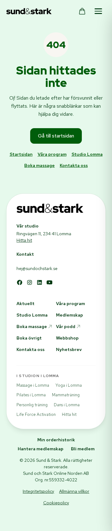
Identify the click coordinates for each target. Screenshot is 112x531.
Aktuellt (25, 303)
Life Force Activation (36, 414)
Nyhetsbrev (69, 349)
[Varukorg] (82, 11)
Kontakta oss (74, 165)
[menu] (98, 11)
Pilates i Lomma (31, 395)
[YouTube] (49, 282)
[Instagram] (29, 282)
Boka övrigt (29, 338)
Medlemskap (69, 315)
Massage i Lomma (32, 385)
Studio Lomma (87, 154)
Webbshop (67, 338)
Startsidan (21, 154)
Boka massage (39, 165)
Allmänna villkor (74, 491)
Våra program (52, 154)
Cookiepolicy (56, 503)
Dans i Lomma (67, 404)
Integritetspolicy (38, 491)
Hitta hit (24, 240)
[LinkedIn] (39, 282)
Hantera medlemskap (40, 449)
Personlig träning (32, 404)
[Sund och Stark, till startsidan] (29, 11)
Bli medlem (83, 449)
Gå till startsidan (56, 136)
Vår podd (65, 326)
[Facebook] (19, 282)
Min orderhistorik (56, 440)
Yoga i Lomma (68, 385)
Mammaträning (66, 395)
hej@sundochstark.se (37, 268)
